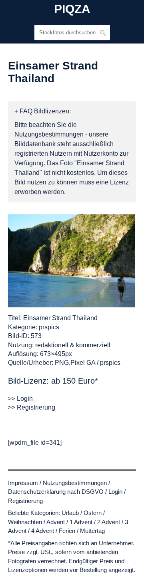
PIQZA (72, 9)
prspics (49, 327)
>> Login (20, 398)
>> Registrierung (31, 407)
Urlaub (70, 512)
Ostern (93, 512)
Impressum (23, 482)
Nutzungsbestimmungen (75, 482)
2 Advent (108, 522)
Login (115, 491)
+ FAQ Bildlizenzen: (42, 111)
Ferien (67, 530)
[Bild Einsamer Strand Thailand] (71, 260)
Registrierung (25, 500)
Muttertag (92, 530)
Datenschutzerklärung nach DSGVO (56, 491)
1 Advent (81, 522)
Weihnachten (25, 522)
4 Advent (42, 530)
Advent (55, 522)
